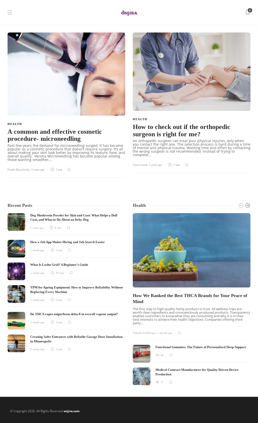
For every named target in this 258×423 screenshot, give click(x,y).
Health (15, 123)
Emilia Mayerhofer (19, 169)
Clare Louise (140, 164)
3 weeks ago (37, 349)
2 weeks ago (37, 250)
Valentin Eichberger (144, 332)
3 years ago (38, 169)
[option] (191, 299)
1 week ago (37, 227)
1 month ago (164, 332)
